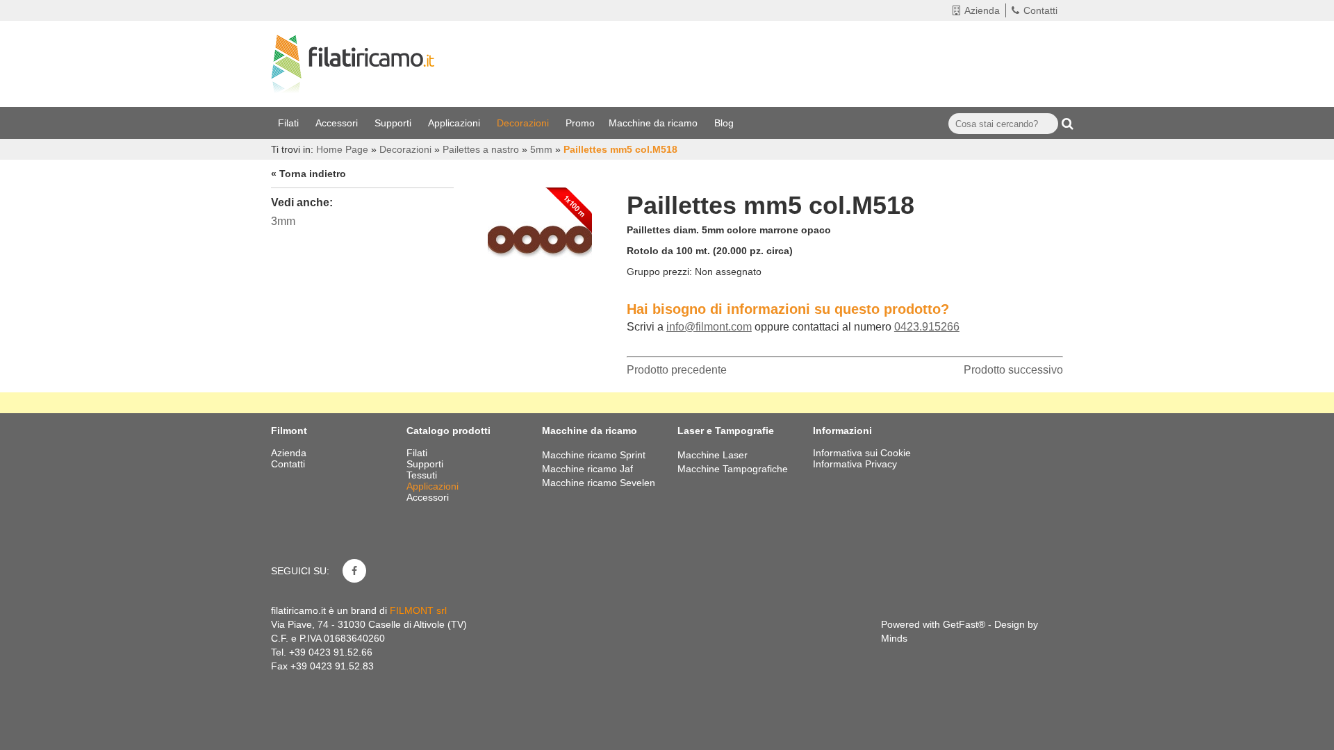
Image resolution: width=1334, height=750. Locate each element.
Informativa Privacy (855, 463)
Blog (725, 122)
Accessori (338, 122)
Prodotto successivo (1013, 370)
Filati (290, 122)
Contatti (1040, 10)
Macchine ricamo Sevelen (598, 482)
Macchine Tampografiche (732, 468)
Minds (894, 638)
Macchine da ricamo (654, 122)
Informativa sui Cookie (862, 452)
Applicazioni (455, 122)
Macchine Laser (712, 454)
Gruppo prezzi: (659, 271)
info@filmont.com (709, 327)
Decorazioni (524, 122)
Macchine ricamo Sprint (593, 454)
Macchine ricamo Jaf (587, 468)
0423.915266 (927, 327)
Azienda (982, 10)
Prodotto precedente (677, 370)
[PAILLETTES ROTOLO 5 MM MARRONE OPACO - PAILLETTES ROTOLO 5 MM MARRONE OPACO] (540, 236)
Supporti (394, 122)
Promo (580, 122)
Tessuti (423, 475)
